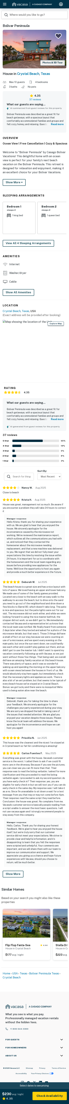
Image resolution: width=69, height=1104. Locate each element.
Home (6, 973)
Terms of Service (59, 1068)
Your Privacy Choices (40, 1073)
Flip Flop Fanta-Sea (17, 945)
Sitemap (29, 1068)
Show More (13, 874)
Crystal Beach (28, 74)
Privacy (42, 1068)
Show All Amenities (18, 292)
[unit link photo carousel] (26, 923)
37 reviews (35, 99)
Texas (45, 74)
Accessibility (21, 1073)
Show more (13, 182)
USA (15, 973)
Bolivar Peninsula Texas (44, 973)
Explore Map (56, 323)
